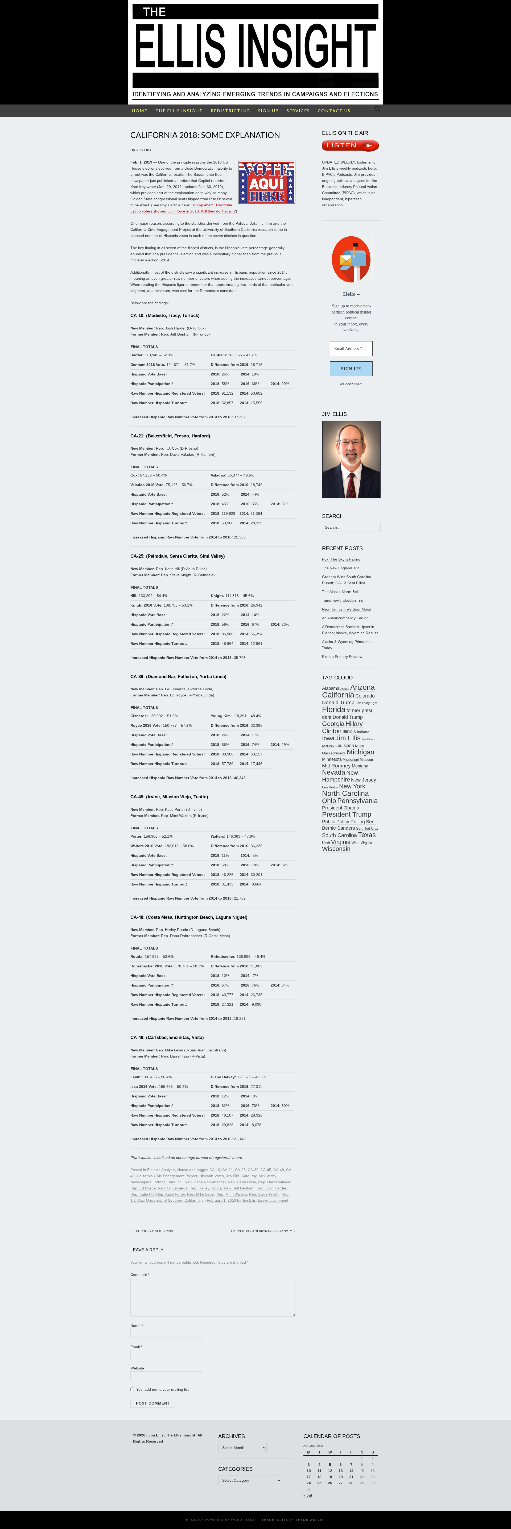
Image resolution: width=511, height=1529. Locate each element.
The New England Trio (341, 568)
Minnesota (332, 759)
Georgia (333, 723)
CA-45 (266, 1170)
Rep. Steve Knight (264, 1194)
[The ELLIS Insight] (255, 52)
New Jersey (363, 780)
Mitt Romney (336, 765)
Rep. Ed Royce (143, 1188)
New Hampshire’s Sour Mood (346, 609)
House (182, 1170)
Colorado (365, 696)
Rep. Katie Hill (142, 1194)
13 (341, 1471)
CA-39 (253, 1170)
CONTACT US (334, 110)
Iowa (328, 738)
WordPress (243, 1519)
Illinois (349, 731)
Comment (139, 1274)
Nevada (333, 772)
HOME (139, 110)
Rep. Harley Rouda (205, 1188)
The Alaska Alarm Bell (340, 592)
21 (351, 1477)
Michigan (360, 752)
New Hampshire (340, 776)
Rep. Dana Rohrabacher (205, 1182)
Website (137, 1368)
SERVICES (298, 110)
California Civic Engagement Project (167, 1176)
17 (309, 1477)
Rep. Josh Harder (271, 1188)
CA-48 (278, 1170)
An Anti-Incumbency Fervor (345, 618)
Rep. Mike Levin (200, 1194)
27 (341, 1483)
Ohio (329, 800)
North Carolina (345, 793)
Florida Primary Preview (342, 656)
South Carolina (339, 835)
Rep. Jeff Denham (239, 1188)
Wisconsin (336, 848)
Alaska (344, 688)
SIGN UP (268, 110)
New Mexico (330, 787)
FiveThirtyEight (366, 703)
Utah (326, 843)
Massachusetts (334, 753)
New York (352, 786)
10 (309, 1471)
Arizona (362, 687)
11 (320, 1471)
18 (319, 1477)
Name (136, 1325)
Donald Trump (338, 702)
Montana (360, 766)
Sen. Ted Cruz (367, 828)
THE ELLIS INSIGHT (179, 110)
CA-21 (227, 1170)
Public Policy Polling (343, 821)
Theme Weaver (310, 1519)
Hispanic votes (211, 1176)
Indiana (363, 732)
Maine (359, 745)
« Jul (307, 1495)
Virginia (341, 842)
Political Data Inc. (168, 1182)
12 (330, 1471)
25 (319, 1483)
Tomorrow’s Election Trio (342, 600)
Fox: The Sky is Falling (341, 559)
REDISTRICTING (230, 110)
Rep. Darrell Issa (242, 1182)
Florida (333, 709)
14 (351, 1471)
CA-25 (240, 1170)
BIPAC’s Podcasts (337, 174)
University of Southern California (173, 1200)
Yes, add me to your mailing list (162, 1389)
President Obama (340, 808)
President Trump (346, 814)
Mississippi (351, 759)
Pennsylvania (357, 801)
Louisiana (344, 745)
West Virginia (362, 843)
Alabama (330, 688)
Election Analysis (161, 1170)
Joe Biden (368, 739)
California (338, 695)
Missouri (366, 760)
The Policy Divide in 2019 (151, 1231)
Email (136, 1347)
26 (330, 1483)
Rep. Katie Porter (170, 1194)
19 (330, 1477)
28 (351, 1483)
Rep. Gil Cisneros (172, 1188)
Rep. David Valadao (274, 1182)
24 (309, 1483)
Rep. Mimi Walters (231, 1194)
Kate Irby (249, 1176)
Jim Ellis (233, 1176)
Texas (367, 835)
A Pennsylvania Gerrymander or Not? (262, 1231)
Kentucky (328, 745)
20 (341, 1477)
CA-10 (214, 1170)
